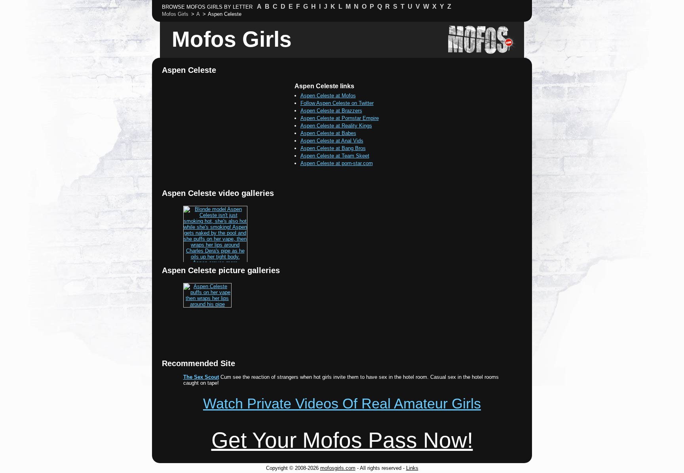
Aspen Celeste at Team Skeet (334, 156)
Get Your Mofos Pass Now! (342, 440)
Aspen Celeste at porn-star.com (336, 163)
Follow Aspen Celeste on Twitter (337, 103)
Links (412, 468)
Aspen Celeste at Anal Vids (331, 141)
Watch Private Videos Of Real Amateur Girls (342, 403)
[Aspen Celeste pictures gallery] (207, 304)
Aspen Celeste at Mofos (328, 96)
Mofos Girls (232, 39)
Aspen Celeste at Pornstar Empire (339, 118)
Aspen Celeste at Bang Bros (333, 148)
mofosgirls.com (337, 468)
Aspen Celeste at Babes (328, 133)
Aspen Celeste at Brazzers (331, 111)
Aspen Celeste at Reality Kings (336, 126)
